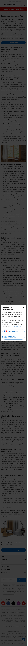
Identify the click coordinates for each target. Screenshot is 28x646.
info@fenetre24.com (16, 326)
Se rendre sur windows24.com (12, 337)
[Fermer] (23, 308)
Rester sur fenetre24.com (14, 331)
